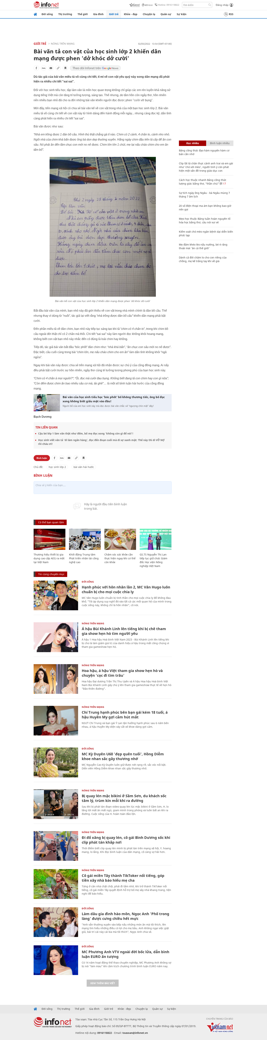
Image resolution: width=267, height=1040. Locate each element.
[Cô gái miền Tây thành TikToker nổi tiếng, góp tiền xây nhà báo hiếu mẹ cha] (56, 884)
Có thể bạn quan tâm (51, 522)
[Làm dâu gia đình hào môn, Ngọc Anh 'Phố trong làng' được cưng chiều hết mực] (56, 922)
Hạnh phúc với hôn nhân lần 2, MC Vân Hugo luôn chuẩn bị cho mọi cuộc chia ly (126, 589)
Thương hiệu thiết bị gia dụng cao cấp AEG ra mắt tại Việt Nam (49, 558)
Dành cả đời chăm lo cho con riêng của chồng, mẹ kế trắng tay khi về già (202, 259)
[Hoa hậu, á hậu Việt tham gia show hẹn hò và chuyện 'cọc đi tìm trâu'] (56, 679)
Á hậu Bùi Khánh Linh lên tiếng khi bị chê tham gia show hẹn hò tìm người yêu (124, 631)
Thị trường (65, 14)
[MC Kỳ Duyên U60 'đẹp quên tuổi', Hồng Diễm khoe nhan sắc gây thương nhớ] (56, 762)
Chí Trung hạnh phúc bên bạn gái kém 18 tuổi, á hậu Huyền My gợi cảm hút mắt (125, 714)
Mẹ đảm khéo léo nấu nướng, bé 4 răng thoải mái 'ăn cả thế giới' (203, 246)
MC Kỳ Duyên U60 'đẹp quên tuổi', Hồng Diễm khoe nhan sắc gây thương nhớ (123, 756)
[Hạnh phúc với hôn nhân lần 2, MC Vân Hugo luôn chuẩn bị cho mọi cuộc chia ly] (56, 595)
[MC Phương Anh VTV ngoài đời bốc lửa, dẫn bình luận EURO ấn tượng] (56, 960)
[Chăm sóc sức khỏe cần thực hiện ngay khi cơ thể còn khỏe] (120, 539)
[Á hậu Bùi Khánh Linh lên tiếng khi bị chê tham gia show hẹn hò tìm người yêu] (56, 637)
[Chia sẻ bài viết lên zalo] (43, 68)
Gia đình (98, 14)
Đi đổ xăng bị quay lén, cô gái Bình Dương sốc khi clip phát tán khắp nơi (126, 840)
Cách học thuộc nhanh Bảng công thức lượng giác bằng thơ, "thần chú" (202, 181)
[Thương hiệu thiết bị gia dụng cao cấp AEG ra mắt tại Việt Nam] (49, 539)
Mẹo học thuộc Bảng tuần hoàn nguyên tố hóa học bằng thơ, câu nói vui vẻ (204, 220)
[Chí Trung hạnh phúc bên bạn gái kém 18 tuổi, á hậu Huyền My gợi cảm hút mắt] (56, 720)
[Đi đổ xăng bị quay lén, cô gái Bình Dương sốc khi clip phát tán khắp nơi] (56, 846)
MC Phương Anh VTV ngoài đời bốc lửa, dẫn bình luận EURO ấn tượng (125, 954)
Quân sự (166, 14)
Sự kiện (181, 14)
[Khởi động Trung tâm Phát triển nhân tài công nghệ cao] (85, 539)
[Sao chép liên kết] (58, 68)
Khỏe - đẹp (130, 14)
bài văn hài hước (84, 467)
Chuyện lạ (149, 14)
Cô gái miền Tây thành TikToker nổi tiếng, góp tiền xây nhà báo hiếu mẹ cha (123, 878)
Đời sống (47, 14)
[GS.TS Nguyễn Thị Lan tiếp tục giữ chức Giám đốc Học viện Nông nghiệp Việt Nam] (155, 539)
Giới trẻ (113, 14)
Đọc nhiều (192, 143)
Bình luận (42, 458)
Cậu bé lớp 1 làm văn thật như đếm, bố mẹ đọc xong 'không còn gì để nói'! (85, 433)
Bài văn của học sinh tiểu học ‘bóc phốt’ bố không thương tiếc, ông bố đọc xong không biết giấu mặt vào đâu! (114, 399)
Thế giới (83, 14)
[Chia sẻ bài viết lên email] (51, 68)
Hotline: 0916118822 (168, 4)
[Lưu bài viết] (65, 68)
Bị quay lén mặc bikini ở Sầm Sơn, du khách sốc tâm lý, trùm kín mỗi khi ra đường (124, 798)
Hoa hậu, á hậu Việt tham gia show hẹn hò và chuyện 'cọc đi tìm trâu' (122, 673)
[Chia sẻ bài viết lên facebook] (36, 68)
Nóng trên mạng (62, 43)
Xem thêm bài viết (102, 983)
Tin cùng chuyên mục (51, 574)
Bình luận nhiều (220, 143)
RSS (231, 14)
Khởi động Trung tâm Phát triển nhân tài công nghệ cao (84, 558)
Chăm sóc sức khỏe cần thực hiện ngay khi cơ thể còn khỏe (119, 558)
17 (224, 183)
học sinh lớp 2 (57, 467)
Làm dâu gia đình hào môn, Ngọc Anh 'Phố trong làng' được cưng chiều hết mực (125, 916)
